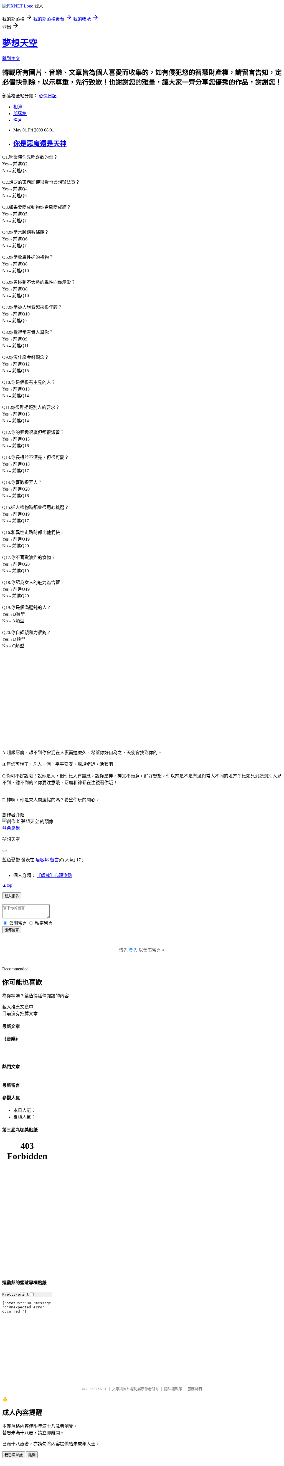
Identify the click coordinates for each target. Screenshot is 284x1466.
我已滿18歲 (13, 1455)
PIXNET (100, 1389)
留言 (54, 860)
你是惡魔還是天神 (40, 143)
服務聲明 (194, 1389)
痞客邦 (42, 860)
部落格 (20, 113)
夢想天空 (20, 43)
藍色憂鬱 (11, 828)
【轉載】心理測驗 (54, 875)
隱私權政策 (173, 1389)
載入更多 (11, 896)
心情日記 (48, 95)
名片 (17, 120)
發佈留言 (11, 930)
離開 (32, 1455)
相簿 (17, 107)
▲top (7, 885)
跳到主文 (11, 58)
